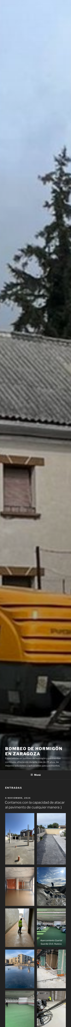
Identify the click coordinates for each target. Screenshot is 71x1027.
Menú (37, 774)
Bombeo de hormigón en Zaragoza (33, 751)
